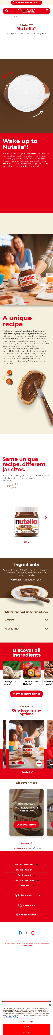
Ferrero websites (24, 864)
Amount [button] (9, 620)
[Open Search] (7, 11)
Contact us (25, 843)
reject (26, 1027)
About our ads (28, 945)
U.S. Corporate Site (37, 943)
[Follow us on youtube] (32, 933)
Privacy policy (25, 943)
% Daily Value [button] (12, 629)
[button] (46, 517)
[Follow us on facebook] (20, 933)
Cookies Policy (12, 1017)
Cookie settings (26, 1022)
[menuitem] (24, 869)
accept (26, 1032)
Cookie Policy (33, 941)
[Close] (50, 1005)
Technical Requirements (12, 943)
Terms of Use (42, 941)
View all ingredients (26, 694)
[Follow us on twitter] (26, 933)
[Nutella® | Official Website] (26, 10)
